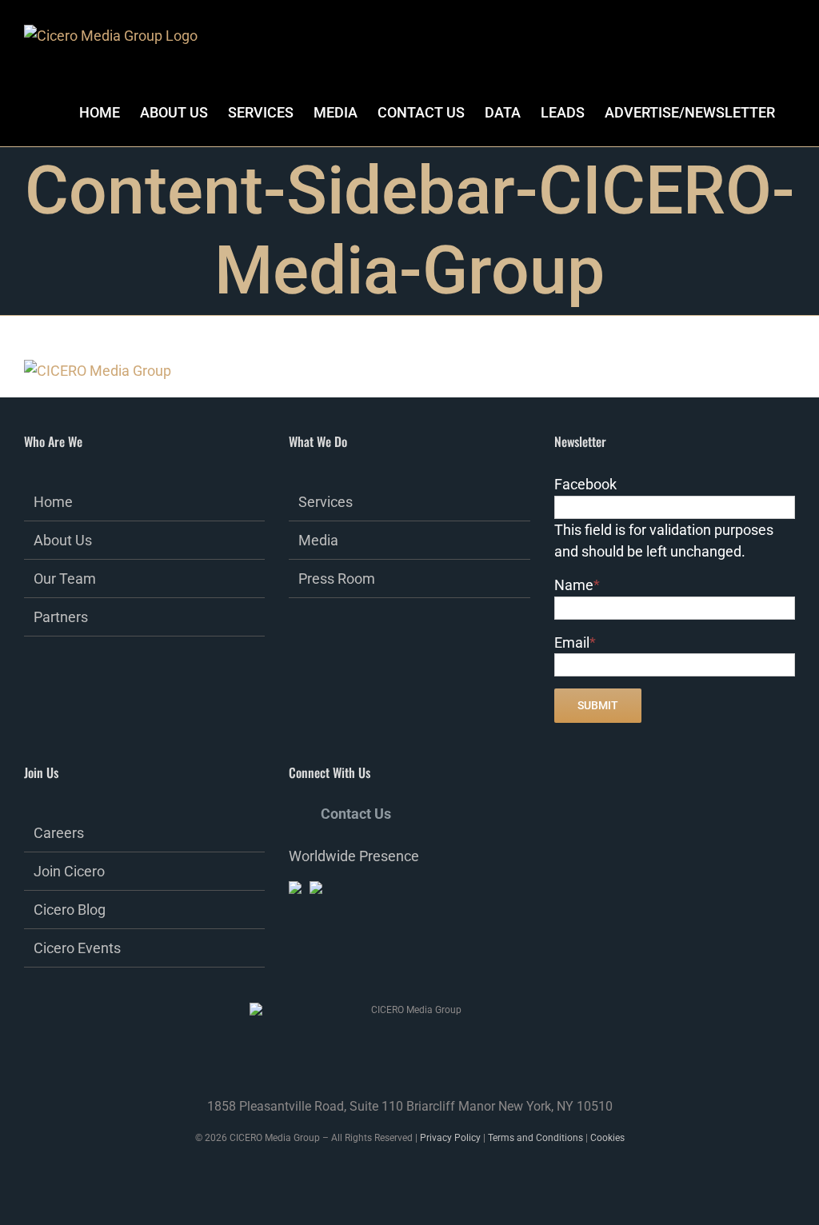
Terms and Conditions (535, 1137)
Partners (61, 617)
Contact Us (356, 813)
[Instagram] (358, 962)
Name (577, 585)
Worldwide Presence (354, 856)
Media (318, 540)
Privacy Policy (450, 1137)
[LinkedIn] (337, 962)
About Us (63, 540)
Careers (59, 832)
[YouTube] (380, 962)
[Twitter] (315, 962)
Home (53, 501)
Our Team (65, 578)
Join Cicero (69, 871)
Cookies (607, 1137)
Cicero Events (77, 948)
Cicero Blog (70, 909)
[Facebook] (293, 962)
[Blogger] (401, 962)
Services (325, 501)
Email (575, 642)
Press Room (336, 578)
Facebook (585, 484)
